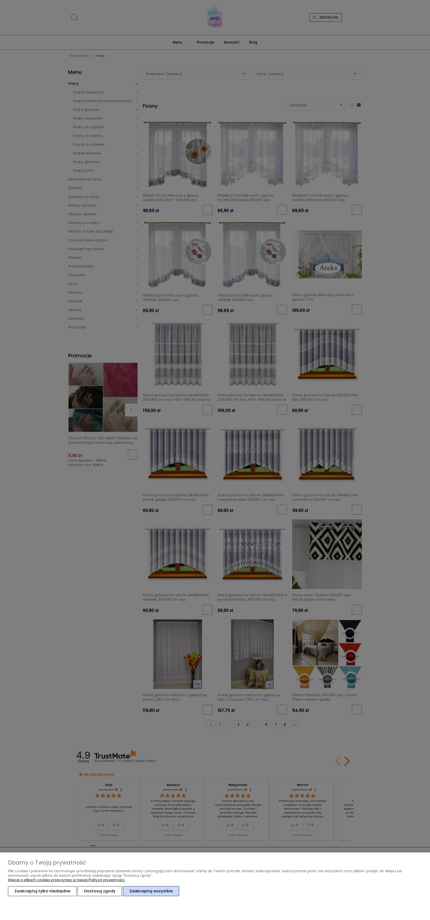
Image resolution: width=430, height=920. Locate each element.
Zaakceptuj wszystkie (151, 891)
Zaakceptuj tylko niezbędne (42, 891)
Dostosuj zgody (99, 891)
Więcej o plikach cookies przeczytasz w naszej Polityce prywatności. (66, 879)
